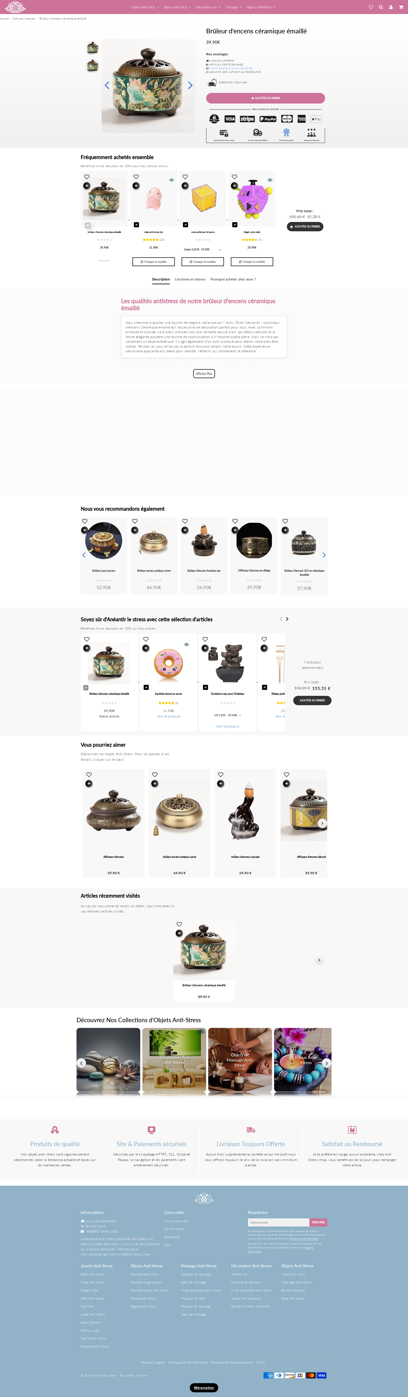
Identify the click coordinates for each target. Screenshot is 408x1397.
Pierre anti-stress (143, 1298)
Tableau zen (240, 1274)
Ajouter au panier (307, 226)
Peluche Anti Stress (95, 1346)
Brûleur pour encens (103, 570)
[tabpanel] (93, 48)
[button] (89, 960)
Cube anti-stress (93, 1282)
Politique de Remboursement (232, 1362)
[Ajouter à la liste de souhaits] (85, 521)
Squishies (87, 1306)
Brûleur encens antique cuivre (154, 570)
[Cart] (401, 7)
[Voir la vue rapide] (84, 530)
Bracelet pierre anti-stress (150, 1290)
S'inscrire (318, 1222)
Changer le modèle (155, 261)
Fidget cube (89, 1290)
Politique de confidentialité (304, 1238)
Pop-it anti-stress (93, 1338)
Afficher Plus (204, 373)
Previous (107, 85)
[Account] (391, 7)
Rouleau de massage (196, 1306)
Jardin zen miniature (246, 1298)
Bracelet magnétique (146, 1282)
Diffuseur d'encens (24, 18)
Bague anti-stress (143, 1306)
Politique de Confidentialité (188, 1362)
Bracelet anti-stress (145, 1274)
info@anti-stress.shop (102, 1231)
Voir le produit (168, 716)
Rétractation (204, 1388)
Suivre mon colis (176, 1221)
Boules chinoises (293, 1290)
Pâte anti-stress (92, 1298)
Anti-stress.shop (104, 1375)
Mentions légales (153, 1362)
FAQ (167, 1245)
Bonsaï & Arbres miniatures (251, 1306)
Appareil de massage (196, 1274)
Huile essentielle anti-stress (201, 1290)
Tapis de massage (193, 1314)
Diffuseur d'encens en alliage (254, 570)
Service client (174, 1229)
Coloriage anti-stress (296, 1282)
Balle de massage (193, 1282)
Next (190, 85)
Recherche (172, 1237)
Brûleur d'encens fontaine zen (204, 570)
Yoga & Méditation (259, 7)
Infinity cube (90, 1330)
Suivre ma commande (101, 1221)
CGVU (260, 1362)
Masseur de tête (193, 1298)
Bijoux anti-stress (175, 7)
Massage (232, 7)
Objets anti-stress (143, 7)
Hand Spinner (91, 1322)
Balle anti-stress (92, 1274)
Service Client (95, 1226)
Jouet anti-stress (93, 1314)
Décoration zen (206, 7)
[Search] (381, 7)
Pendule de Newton (245, 1282)
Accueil (4, 18)
